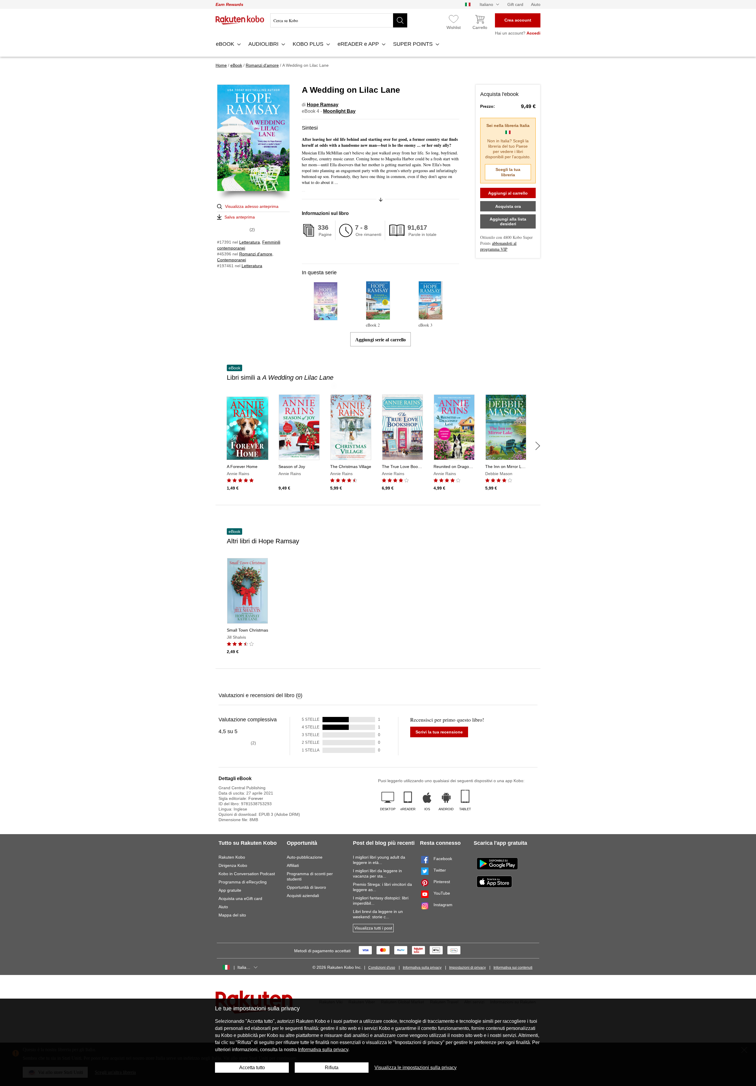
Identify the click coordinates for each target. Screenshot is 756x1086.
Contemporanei (231, 259)
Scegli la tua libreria (508, 172)
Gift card (515, 4)
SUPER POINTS (413, 44)
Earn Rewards (229, 4)
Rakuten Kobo (232, 857)
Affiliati (293, 865)
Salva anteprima (239, 217)
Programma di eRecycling (243, 882)
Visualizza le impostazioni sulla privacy (415, 1067)
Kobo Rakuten (240, 20)
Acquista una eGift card (240, 898)
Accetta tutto (252, 1067)
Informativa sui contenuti (512, 968)
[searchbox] (338, 20)
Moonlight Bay (339, 111)
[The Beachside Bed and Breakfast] (326, 317)
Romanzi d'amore (255, 254)
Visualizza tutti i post (373, 928)
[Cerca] (400, 20)
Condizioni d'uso (381, 968)
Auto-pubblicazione (304, 857)
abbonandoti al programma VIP (498, 246)
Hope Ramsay (322, 104)
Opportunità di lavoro (306, 887)
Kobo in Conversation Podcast (247, 873)
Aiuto (535, 4)
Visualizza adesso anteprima (251, 206)
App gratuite (230, 890)
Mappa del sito (232, 915)
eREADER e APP (359, 44)
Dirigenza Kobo (233, 865)
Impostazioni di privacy (467, 968)
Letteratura (249, 242)
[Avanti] (537, 445)
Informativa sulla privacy (422, 968)
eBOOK (226, 44)
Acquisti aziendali (303, 895)
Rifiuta (331, 1067)
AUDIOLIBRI (264, 44)
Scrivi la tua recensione (439, 732)
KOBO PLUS (309, 44)
